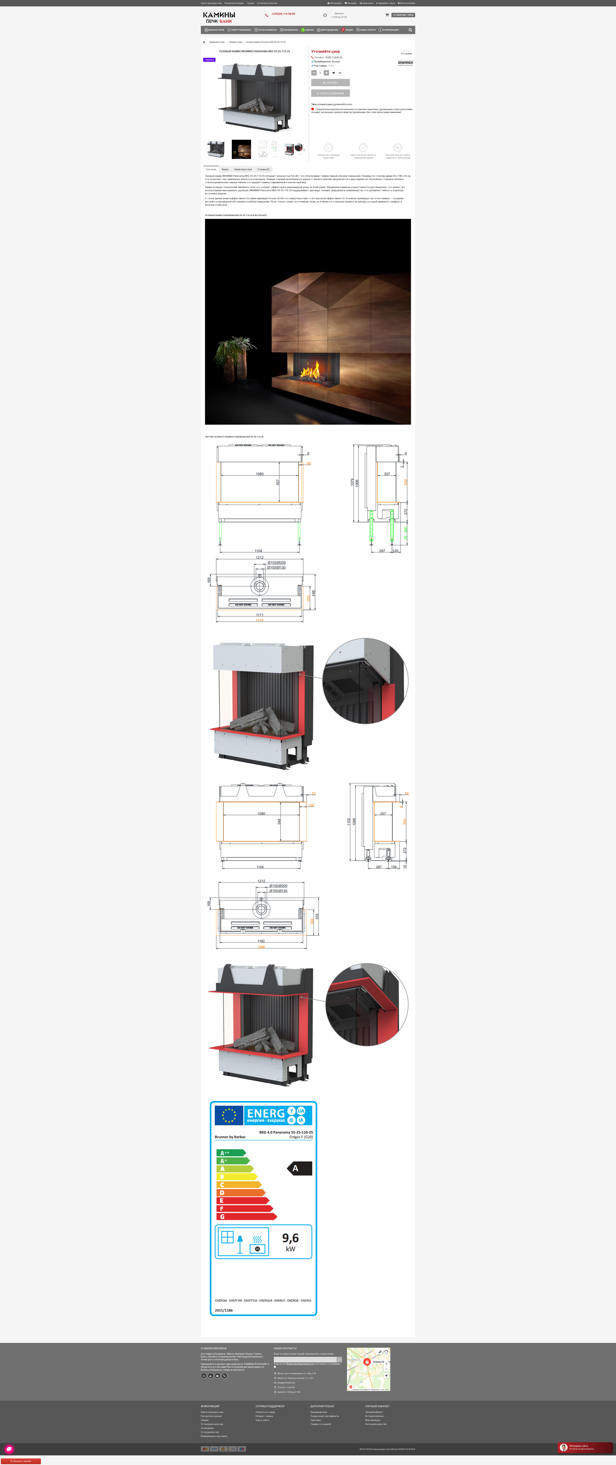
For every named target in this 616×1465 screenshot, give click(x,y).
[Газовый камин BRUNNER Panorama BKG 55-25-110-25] (254, 98)
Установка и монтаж (267, 3)
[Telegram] (217, 1376)
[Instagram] (204, 1376)
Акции (349, 30)
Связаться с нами (265, 1412)
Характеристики (243, 169)
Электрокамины (241, 30)
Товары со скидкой (320, 1424)
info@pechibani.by (286, 1383)
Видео (225, 169)
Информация (391, 30)
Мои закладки (372, 1420)
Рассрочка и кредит (234, 3)
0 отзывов (406, 53)
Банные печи (216, 30)
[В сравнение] (340, 73)
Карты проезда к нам (211, 3)
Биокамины (291, 30)
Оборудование (329, 30)
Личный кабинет (374, 1412)
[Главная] (204, 42)
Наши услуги (368, 30)
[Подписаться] (339, 1359)
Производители (318, 1412)
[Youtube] (211, 1376)
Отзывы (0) (263, 169)
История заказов (374, 1416)
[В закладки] (333, 73)
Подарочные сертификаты (324, 1416)
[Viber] (224, 1376)
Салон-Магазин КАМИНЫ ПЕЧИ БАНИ (400, 1449)
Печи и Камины (267, 30)
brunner (348, 104)
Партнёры (315, 1420)
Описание (211, 169)
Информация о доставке (214, 1436)
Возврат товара (264, 1416)
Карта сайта (262, 1420)
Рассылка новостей (375, 1424)
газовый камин (325, 104)
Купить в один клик (331, 93)
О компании (207, 1428)
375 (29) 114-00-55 (286, 1387)
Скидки (250, 3)
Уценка (309, 30)
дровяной (338, 104)
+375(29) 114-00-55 (283, 13)
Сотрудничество (210, 1432)
